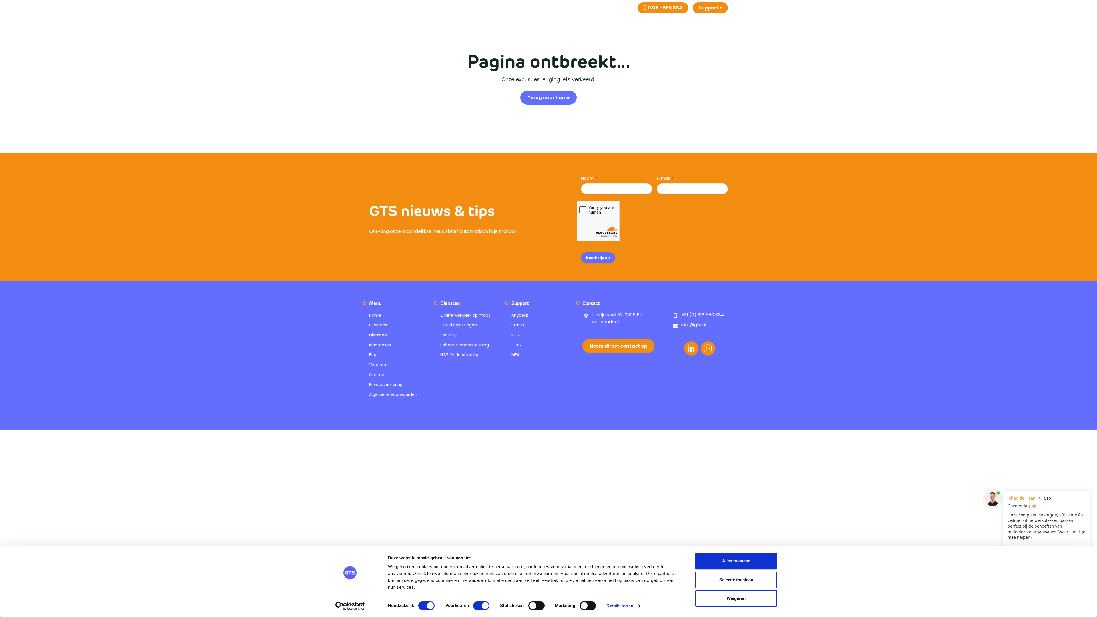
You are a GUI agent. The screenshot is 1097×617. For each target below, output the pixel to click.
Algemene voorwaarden (393, 394)
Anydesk (519, 315)
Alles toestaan (736, 560)
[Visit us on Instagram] (708, 348)
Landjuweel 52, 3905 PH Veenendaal (617, 318)
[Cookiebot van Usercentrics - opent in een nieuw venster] (350, 606)
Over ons (650, 22)
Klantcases (380, 345)
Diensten (573, 22)
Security (448, 335)
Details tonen (619, 605)
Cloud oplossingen (458, 325)
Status (517, 325)
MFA (515, 355)
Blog (625, 22)
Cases (603, 22)
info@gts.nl (693, 324)
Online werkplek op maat (465, 315)
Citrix (516, 345)
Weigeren (736, 598)
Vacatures (682, 22)
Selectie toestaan (736, 579)
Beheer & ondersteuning (464, 345)
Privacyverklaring (386, 384)
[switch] (481, 605)
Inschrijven (598, 258)
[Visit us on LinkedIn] (691, 348)
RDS (515, 335)
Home (547, 22)
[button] (710, 7)
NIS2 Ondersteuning (459, 355)
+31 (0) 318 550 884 (702, 315)
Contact (713, 22)
